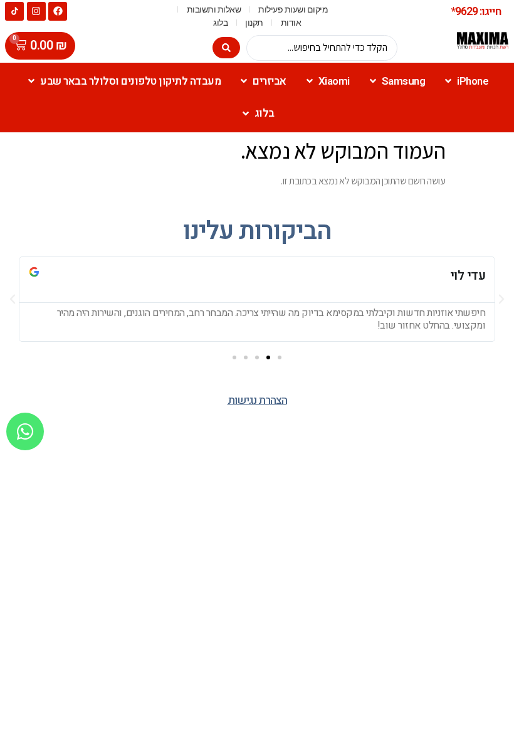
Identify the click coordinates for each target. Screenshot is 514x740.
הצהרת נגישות (257, 400)
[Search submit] (226, 47)
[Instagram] (36, 11)
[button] (279, 357)
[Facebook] (57, 11)
